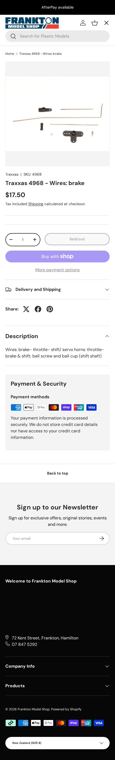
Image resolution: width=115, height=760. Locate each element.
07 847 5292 (24, 644)
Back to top (57, 473)
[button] (95, 23)
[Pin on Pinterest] (50, 309)
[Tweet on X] (26, 309)
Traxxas (11, 174)
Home (9, 53)
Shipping (35, 203)
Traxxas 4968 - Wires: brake (40, 53)
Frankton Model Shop (34, 709)
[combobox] (57, 36)
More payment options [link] (57, 270)
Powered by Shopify (66, 709)
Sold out (77, 239)
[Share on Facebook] (38, 309)
